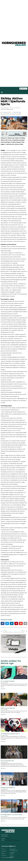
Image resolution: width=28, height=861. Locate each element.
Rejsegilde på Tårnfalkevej (8, 787)
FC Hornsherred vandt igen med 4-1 (10, 733)
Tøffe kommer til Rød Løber (8, 708)
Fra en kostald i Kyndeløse (8, 681)
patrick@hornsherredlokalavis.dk (13, 840)
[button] (2, 92)
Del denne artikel (6, 620)
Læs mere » (3, 688)
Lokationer (12, 107)
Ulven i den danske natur (7, 760)
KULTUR (12, 114)
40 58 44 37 (8, 838)
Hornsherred (17, 107)
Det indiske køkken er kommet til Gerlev (11, 814)
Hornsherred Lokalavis (4, 107)
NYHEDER (18, 114)
